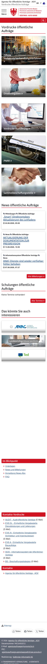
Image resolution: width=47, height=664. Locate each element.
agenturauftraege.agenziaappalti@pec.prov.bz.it (21, 652)
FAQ (7, 476)
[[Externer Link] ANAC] (23, 326)
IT (40, 3)
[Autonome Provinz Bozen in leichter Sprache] (43, 3)
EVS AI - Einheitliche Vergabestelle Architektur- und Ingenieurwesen (21, 534)
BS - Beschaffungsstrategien (18, 561)
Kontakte (34, 662)
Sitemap (7, 625)
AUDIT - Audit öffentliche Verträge (20, 519)
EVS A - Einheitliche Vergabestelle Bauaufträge (20, 544)
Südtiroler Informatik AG (23, 657)
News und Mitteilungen (15, 469)
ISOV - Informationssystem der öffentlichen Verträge (24, 553)
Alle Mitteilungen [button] (35, 276)
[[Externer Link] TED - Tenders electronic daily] (23, 355)
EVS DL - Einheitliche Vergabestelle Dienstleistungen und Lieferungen (21, 525)
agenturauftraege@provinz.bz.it (21, 646)
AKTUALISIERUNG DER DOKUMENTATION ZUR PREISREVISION (16, 240)
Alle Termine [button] (37, 300)
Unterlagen (10, 466)
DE (37, 3)
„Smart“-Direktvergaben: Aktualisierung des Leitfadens (19, 218)
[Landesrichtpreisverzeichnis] (23, 341)
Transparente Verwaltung (15, 662)
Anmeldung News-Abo (15, 473)
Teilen (18, 631)
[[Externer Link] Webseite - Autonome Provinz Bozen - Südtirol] (26, 12)
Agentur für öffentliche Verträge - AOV (21, 573)
